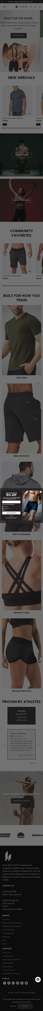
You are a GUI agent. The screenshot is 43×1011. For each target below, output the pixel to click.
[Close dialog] (41, 492)
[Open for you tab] (38, 979)
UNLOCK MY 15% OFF (11, 513)
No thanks (11, 515)
